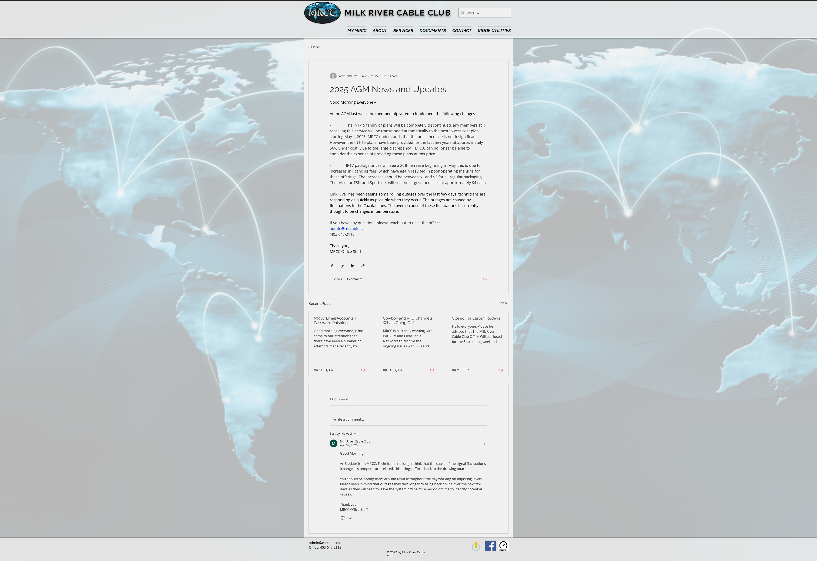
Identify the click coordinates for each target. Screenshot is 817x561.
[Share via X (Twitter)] (342, 266)
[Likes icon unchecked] (343, 518)
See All (503, 303)
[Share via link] (363, 266)
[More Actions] (484, 443)
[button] (462, 30)
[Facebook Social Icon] (490, 546)
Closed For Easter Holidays (476, 318)
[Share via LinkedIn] (353, 266)
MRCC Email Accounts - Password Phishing (335, 320)
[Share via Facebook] (332, 266)
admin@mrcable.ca (324, 542)
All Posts (314, 47)
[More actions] (484, 76)
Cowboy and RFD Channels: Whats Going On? (408, 320)
